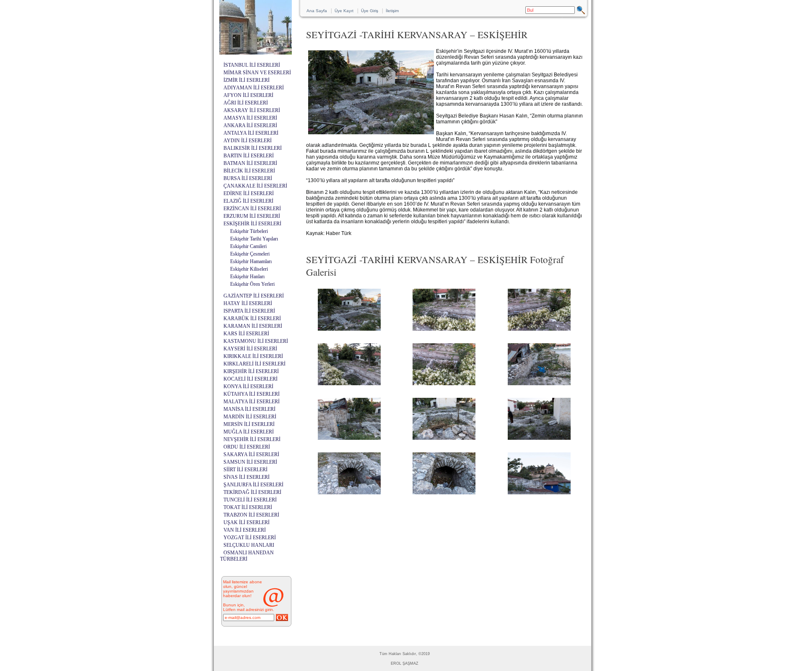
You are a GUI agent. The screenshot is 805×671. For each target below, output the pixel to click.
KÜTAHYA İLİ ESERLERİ (251, 394)
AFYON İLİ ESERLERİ (248, 95)
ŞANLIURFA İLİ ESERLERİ (253, 485)
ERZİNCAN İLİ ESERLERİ (252, 208)
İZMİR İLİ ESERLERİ (246, 80)
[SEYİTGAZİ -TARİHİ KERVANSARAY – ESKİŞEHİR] (349, 330)
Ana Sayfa (316, 10)
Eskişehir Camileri (248, 246)
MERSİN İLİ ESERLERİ (249, 424)
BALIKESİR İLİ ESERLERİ (252, 148)
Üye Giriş (369, 10)
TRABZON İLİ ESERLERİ (251, 515)
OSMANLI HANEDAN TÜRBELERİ (247, 556)
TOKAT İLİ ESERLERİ (247, 507)
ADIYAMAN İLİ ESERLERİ (253, 88)
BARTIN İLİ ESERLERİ (248, 156)
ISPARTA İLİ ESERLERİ (249, 311)
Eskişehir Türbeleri (249, 231)
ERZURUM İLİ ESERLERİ (251, 216)
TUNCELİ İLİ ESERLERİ (250, 500)
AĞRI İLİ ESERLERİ (245, 103)
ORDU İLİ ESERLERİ (246, 447)
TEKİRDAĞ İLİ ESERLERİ (252, 492)
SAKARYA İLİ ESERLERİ (251, 454)
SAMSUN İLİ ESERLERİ (250, 462)
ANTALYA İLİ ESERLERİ (250, 133)
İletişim (392, 10)
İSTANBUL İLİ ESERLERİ (251, 65)
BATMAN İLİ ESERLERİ (250, 163)
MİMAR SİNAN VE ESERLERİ (257, 73)
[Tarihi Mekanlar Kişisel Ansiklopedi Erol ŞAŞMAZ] (255, 52)
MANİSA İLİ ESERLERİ (249, 409)
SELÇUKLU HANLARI (248, 545)
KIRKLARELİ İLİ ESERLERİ (254, 364)
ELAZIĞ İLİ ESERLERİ (248, 201)
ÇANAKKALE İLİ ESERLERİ (255, 186)
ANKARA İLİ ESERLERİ (250, 125)
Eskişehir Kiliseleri (249, 269)
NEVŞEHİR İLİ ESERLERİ (251, 439)
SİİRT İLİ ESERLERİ (245, 470)
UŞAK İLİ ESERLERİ (246, 522)
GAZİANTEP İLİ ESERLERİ (253, 296)
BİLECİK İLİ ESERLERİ (249, 171)
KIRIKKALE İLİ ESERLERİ (253, 356)
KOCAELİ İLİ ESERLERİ (250, 379)
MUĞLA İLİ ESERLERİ (248, 432)
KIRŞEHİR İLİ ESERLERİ (251, 371)
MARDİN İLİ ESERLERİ (249, 417)
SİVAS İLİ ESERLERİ (246, 477)
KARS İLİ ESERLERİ (246, 334)
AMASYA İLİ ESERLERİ (250, 118)
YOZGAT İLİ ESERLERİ (249, 537)
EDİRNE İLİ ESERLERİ (248, 193)
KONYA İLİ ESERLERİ (248, 386)
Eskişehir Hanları (247, 276)
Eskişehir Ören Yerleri (252, 284)
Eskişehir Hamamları (251, 261)
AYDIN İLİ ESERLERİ (247, 141)
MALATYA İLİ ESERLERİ (251, 402)
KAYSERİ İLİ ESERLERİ (250, 349)
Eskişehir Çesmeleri (250, 254)
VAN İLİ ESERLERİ (244, 530)
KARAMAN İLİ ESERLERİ (252, 326)
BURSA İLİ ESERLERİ (247, 178)
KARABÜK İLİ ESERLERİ (252, 318)
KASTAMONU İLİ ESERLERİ (255, 341)
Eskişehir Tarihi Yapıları (254, 239)
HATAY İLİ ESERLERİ (247, 303)
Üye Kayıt (344, 10)
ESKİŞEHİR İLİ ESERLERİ (252, 224)
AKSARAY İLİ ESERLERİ (251, 110)
